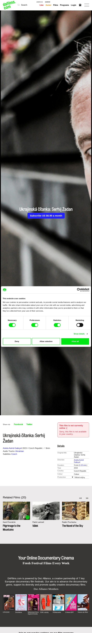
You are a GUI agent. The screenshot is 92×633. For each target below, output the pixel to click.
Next (87, 498)
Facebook (18, 424)
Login (73, 5)
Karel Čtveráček (9, 522)
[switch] (34, 325)
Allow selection (46, 341)
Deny (17, 341)
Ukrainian (19, 451)
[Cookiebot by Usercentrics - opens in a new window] (78, 290)
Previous (80, 498)
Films (55, 5)
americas (39, 2)
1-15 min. (83, 465)
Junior (48, 5)
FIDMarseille (57, 612)
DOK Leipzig (44, 612)
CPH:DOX (6, 612)
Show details (79, 334)
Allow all (75, 341)
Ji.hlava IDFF (69, 612)
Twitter (29, 424)
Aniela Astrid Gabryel (12, 448)
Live (41, 5)
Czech (14, 454)
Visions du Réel (83, 612)
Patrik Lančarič (38, 522)
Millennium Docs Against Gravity (33, 613)
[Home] (9, 5)
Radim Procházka (69, 522)
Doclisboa (18, 612)
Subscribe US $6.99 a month (46, 215)
